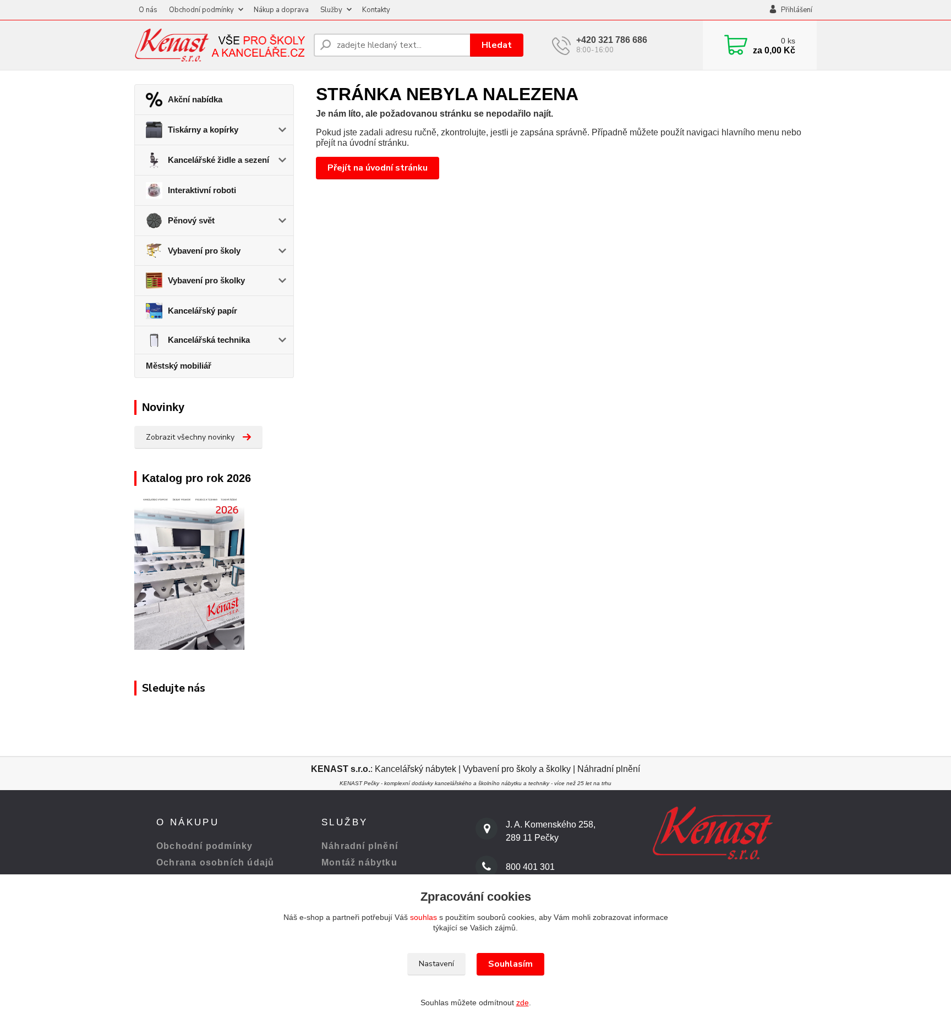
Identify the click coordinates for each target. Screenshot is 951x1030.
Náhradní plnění (608, 769)
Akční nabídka (195, 99)
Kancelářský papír (202, 310)
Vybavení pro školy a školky (517, 769)
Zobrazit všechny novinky (190, 437)
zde (522, 1002)
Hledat (497, 45)
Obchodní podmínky (201, 10)
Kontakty (376, 10)
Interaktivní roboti (202, 190)
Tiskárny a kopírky (203, 129)
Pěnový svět (191, 220)
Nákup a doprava (281, 10)
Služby (331, 10)
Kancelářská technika (209, 339)
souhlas (423, 917)
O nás (148, 10)
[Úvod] (219, 45)
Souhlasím (510, 964)
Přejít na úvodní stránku (377, 168)
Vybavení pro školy (204, 250)
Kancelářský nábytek (416, 769)
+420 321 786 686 (611, 40)
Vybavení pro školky (206, 280)
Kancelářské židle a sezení (218, 160)
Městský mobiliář (178, 365)
